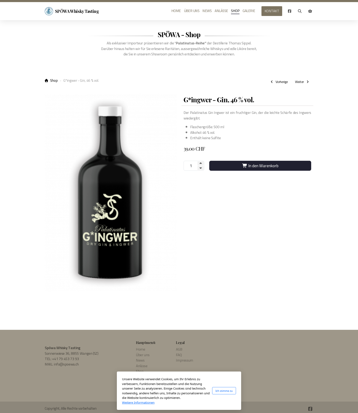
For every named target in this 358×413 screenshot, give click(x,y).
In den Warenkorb (262, 165)
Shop (54, 80)
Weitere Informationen (138, 402)
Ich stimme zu (224, 391)
